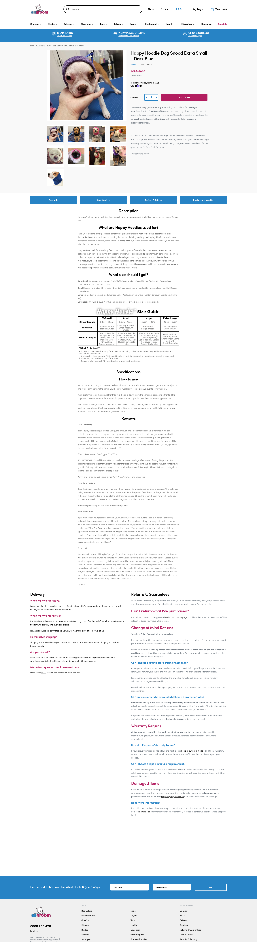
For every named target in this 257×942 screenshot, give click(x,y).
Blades (51, 24)
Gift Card (85, 920)
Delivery (184, 920)
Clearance (206, 24)
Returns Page (145, 811)
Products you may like (203, 200)
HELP (43, 672)
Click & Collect (186, 934)
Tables (117, 24)
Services (184, 924)
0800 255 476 (40, 925)
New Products (88, 915)
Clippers (34, 24)
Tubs (133, 920)
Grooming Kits (137, 934)
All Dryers (40, 46)
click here (143, 739)
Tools (102, 24)
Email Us (34, 930)
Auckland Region (195, 35)
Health (168, 24)
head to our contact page (175, 617)
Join (211, 887)
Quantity (134, 97)
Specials (222, 24)
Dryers (133, 24)
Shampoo (86, 24)
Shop (32, 46)
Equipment (150, 24)
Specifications (103, 200)
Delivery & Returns (153, 200)
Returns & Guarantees (190, 929)
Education (186, 24)
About (151, 9)
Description (54, 200)
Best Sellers (86, 910)
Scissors (68, 24)
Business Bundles (139, 939)
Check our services (64, 35)
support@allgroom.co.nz (172, 796)
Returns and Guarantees (128, 35)
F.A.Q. (179, 9)
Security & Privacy (188, 939)
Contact (165, 9)
